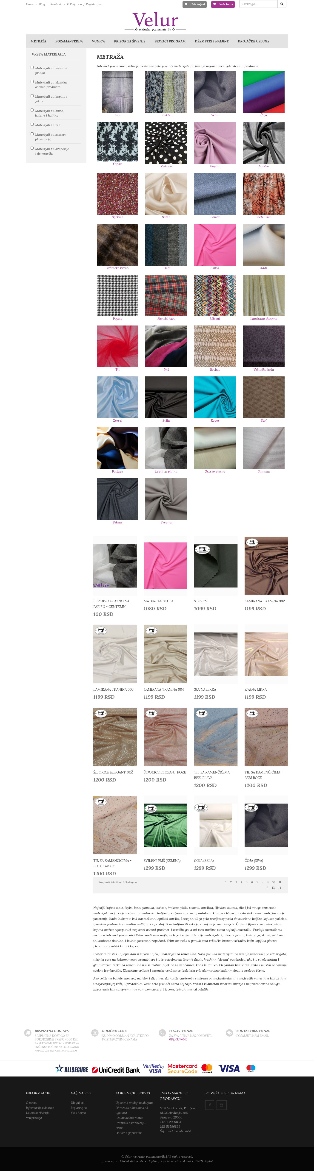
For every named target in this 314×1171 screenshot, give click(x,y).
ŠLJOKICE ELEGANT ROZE (165, 772)
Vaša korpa (225, 4)
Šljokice (117, 217)
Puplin (215, 166)
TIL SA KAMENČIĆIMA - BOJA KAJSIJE (112, 863)
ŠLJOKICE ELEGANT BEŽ (113, 772)
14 (279, 888)
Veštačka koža (264, 369)
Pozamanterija (69, 41)
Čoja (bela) (204, 860)
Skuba (215, 268)
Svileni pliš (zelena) (162, 860)
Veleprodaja (34, 1118)
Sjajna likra (205, 689)
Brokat (215, 369)
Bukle (166, 115)
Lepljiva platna (166, 471)
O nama (31, 1103)
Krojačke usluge (253, 41)
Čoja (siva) (254, 860)
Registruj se (79, 1108)
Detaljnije (116, 564)
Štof (264, 420)
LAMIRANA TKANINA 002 (265, 601)
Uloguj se (77, 1103)
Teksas (117, 522)
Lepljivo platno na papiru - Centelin (111, 604)
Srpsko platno (215, 471)
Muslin (264, 166)
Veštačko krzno (117, 268)
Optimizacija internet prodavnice (171, 1161)
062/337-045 (178, 1039)
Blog (42, 4)
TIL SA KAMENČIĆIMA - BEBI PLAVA (213, 775)
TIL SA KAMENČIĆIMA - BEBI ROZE (264, 775)
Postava (117, 471)
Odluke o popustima (129, 1133)
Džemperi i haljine (212, 41)
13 (273, 888)
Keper (215, 420)
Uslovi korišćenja (37, 1113)
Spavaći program (170, 41)
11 (280, 882)
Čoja (263, 115)
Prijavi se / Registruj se (85, 4)
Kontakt (55, 4)
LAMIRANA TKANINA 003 (113, 689)
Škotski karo (166, 319)
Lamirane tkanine (263, 319)
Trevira (166, 522)
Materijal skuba (159, 601)
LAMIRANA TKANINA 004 (164, 689)
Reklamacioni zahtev (129, 1118)
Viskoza (166, 166)
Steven (200, 601)
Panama (264, 471)
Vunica (98, 41)
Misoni (215, 319)
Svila (166, 420)
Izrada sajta (109, 1161)
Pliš (166, 369)
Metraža (38, 41)
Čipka (117, 164)
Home (30, 4)
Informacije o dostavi (40, 1108)
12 (266, 888)
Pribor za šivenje (130, 41)
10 (273, 882)
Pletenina (264, 217)
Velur (215, 115)
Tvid (166, 268)
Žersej (117, 420)
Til (117, 369)
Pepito (117, 319)
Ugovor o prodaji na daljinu (134, 1103)
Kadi (263, 268)
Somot (215, 217)
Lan (117, 115)
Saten (166, 217)
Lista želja (197, 4)
